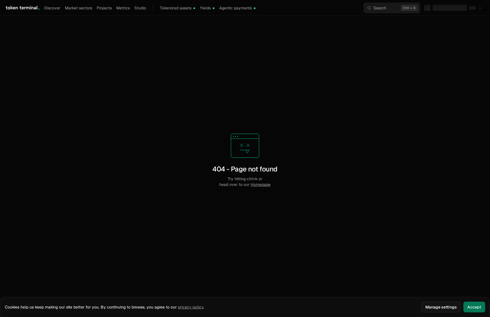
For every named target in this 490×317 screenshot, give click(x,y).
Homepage (261, 184)
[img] (194, 8)
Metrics (123, 8)
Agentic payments (235, 8)
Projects (104, 8)
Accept (474, 307)
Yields (205, 8)
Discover (52, 8)
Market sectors (78, 8)
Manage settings (441, 307)
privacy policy (190, 307)
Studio (140, 8)
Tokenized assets (175, 8)
